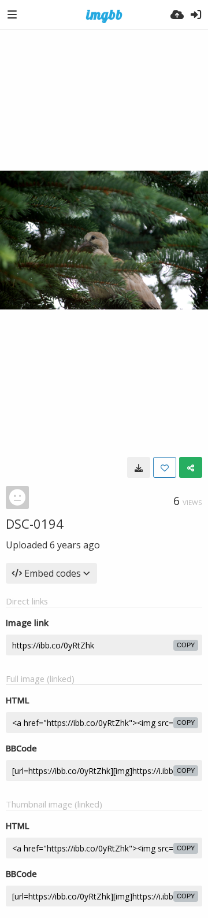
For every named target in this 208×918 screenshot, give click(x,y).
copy (186, 645)
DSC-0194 (35, 523)
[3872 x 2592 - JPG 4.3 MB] (138, 467)
